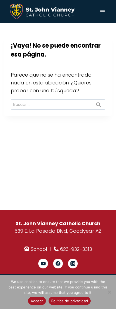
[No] (109, 292)
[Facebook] (58, 263)
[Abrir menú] (102, 11)
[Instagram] (73, 263)
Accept (37, 301)
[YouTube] (43, 263)
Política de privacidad (69, 301)
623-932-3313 (76, 249)
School (39, 249)
